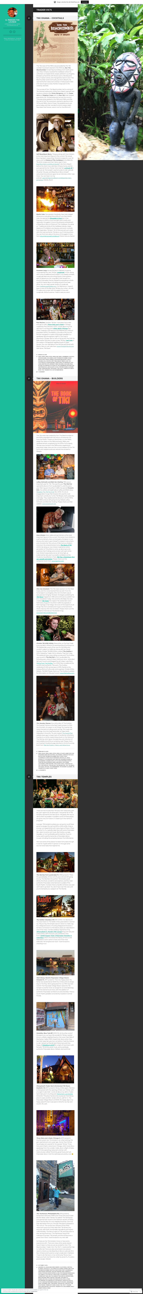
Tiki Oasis (45, 601)
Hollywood (47, 361)
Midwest (52, 364)
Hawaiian (48, 1271)
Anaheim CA (41, 1267)
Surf (39, 1283)
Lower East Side (43, 1276)
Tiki (43, 370)
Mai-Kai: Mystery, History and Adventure (57, 745)
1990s (58, 753)
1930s (39, 356)
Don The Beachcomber (61, 358)
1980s (54, 356)
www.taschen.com (58, 561)
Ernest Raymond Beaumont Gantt (60, 359)
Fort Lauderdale (67, 1270)
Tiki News (39, 597)
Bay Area (59, 356)
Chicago (71, 356)
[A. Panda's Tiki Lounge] (12, 12)
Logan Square (50, 362)
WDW (48, 1288)
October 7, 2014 (43, 1265)
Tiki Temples (44, 776)
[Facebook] (14, 31)
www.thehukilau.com (67, 673)
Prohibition (70, 365)
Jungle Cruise (42, 1273)
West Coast (50, 768)
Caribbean (65, 356)
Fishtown (58, 1270)
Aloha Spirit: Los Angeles (65, 1094)
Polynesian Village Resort (54, 1280)
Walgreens (66, 1286)
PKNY (68, 1279)
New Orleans (59, 364)
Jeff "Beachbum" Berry (58, 361)
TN (73, 766)
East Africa (45, 359)
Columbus (50, 358)
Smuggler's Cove (53, 367)
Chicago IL (47, 1268)
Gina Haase (41, 1271)
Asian (47, 1267)
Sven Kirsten (46, 368)
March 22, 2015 (42, 354)
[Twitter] (10, 31)
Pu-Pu (40, 1282)
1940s (43, 753)
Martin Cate (45, 364)
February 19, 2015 (43, 751)
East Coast (60, 756)
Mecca (63, 1276)
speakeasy (70, 1282)
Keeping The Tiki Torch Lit (45, 492)
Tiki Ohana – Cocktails (50, 18)
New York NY (50, 1277)
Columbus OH (54, 1268)
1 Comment (41, 371)
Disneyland (67, 1268)
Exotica (52, 1270)
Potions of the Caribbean (58, 365)
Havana (40, 361)
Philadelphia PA (57, 1279)
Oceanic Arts (50, 760)
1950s (43, 356)
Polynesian (46, 365)
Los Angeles (66, 362)
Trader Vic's (48, 370)
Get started (84, 2)
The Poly (67, 1283)
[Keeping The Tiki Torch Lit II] (55, 466)
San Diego (59, 762)
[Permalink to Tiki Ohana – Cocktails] (55, 42)
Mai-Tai (51, 1276)
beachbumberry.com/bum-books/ (47, 164)
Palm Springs (48, 762)
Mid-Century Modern (59, 759)
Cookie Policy (34, 1291)
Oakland (67, 364)
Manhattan (57, 1276)
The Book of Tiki (66, 545)
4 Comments (42, 770)
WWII (55, 768)
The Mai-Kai (52, 765)
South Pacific (62, 1282)
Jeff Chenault (66, 1271)
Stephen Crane (63, 367)
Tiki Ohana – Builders (49, 378)
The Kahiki (53, 368)
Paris (54, 762)
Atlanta (62, 753)
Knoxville (63, 757)
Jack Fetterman (56, 1271)
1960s (47, 356)
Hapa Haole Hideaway (52, 757)
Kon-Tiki (68, 361)
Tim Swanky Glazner (66, 766)
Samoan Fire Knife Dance (49, 1282)
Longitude (58, 362)
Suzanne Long (46, 1283)
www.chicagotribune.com (65, 346)
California (59, 754)
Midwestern (69, 1276)
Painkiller (41, 1279)
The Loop (60, 368)
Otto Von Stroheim (61, 760)
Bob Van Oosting (50, 754)
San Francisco (42, 367)
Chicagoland (42, 358)
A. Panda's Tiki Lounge (12, 21)
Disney (61, 1268)
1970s (50, 356)
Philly (65, 1279)
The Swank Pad (67, 733)
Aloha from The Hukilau (45, 663)
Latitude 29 (41, 362)
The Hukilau (44, 765)
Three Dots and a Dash (53, 1285)
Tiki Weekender (54, 766)
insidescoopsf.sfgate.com (48, 286)
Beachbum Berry (54, 1267)
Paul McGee (48, 1279)
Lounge (70, 1274)
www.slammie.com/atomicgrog (46, 613)
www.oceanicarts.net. (49, 504)
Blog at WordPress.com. (9, 38)
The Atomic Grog (59, 763)
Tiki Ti (64, 1285)
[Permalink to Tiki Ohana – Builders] (55, 407)
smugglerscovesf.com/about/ (49, 236)
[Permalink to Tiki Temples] (55, 793)
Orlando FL (64, 1277)
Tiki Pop (46, 766)
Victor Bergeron (57, 370)
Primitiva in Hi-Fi (68, 1280)
